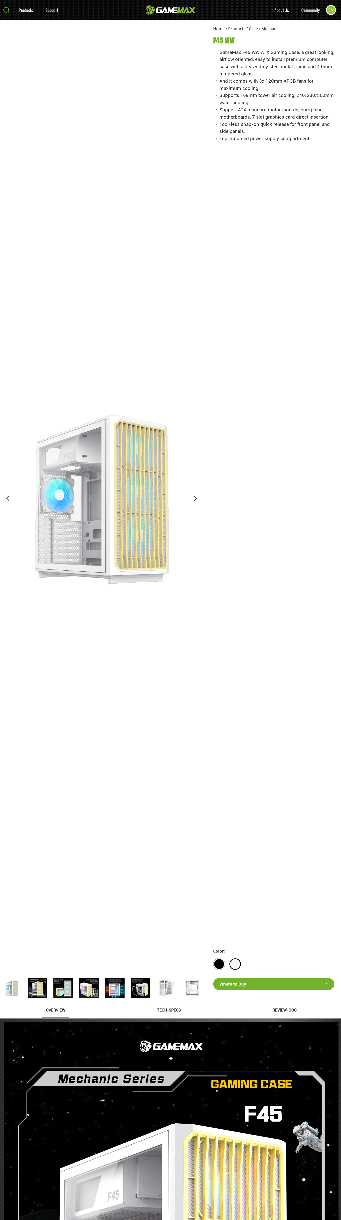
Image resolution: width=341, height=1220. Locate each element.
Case (253, 28)
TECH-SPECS (169, 1010)
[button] (8, 498)
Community (310, 10)
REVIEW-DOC (285, 1010)
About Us (281, 10)
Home (219, 28)
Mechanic (270, 28)
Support (51, 10)
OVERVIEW (55, 1010)
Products (26, 10)
